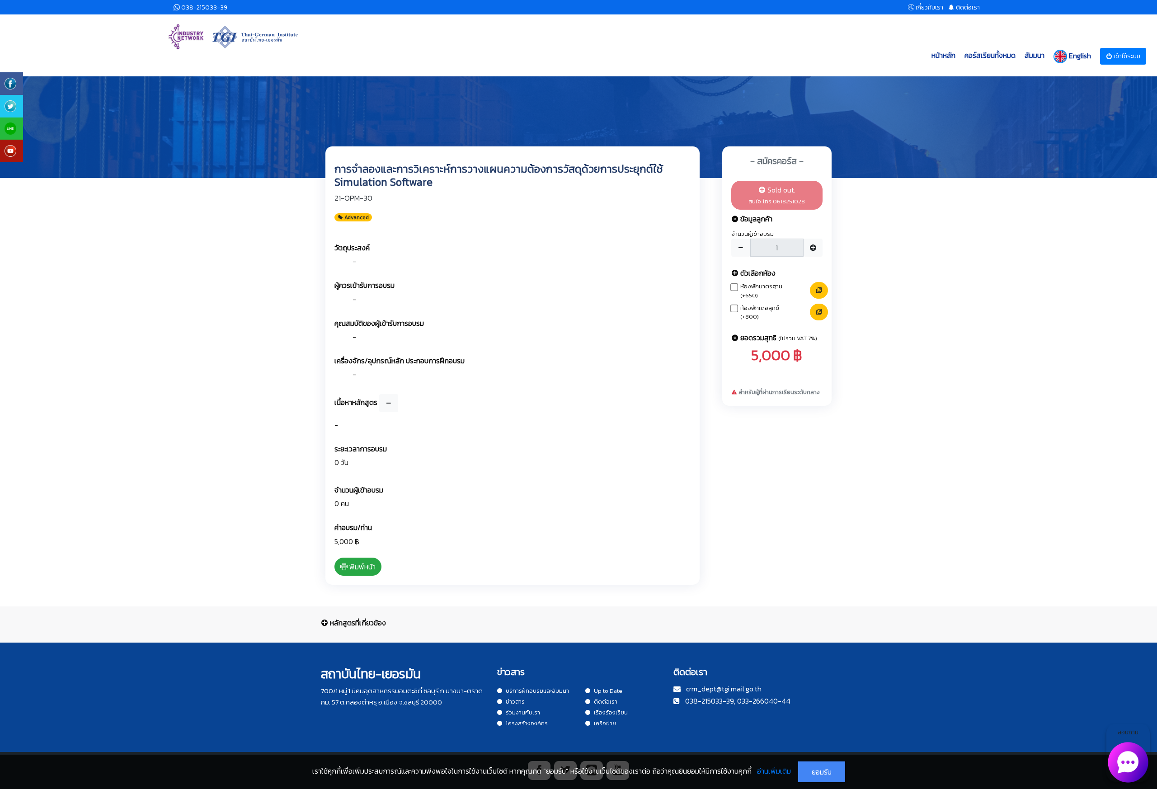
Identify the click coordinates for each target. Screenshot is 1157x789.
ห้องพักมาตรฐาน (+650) (761, 291)
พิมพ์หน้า (362, 566)
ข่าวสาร (515, 701)
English (1079, 55)
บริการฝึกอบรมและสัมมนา (537, 690)
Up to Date (608, 690)
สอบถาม (1128, 732)
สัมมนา (1034, 55)
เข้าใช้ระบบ (1126, 56)
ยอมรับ (822, 771)
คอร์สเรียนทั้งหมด (990, 55)
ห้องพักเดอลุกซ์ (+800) (759, 312)
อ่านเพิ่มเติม (774, 771)
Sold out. (776, 195)
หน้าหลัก (943, 55)
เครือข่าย (605, 723)
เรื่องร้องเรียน (611, 712)
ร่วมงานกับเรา (523, 712)
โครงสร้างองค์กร (527, 723)
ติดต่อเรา (605, 701)
